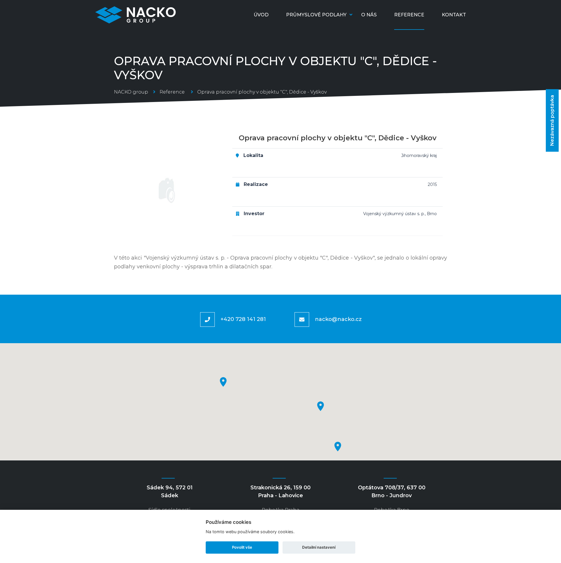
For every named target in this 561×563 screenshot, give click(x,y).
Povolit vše (242, 547)
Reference (409, 15)
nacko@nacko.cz (338, 319)
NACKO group (131, 92)
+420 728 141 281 (243, 319)
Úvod (261, 15)
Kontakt (454, 15)
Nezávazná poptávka (552, 120)
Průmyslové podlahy (316, 15)
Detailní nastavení (318, 547)
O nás (369, 15)
